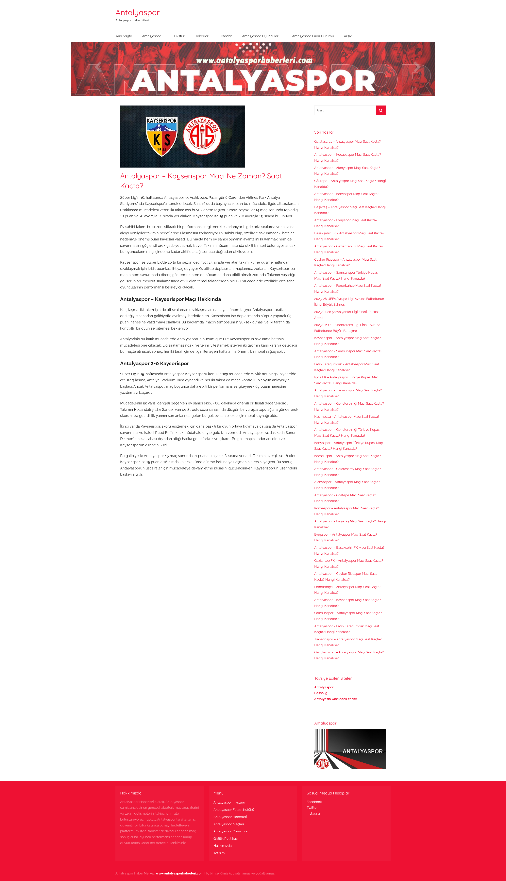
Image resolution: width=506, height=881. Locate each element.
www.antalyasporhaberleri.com (180, 873)
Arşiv (348, 36)
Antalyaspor (137, 12)
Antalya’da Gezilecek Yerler (335, 699)
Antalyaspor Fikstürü (229, 802)
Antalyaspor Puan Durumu (313, 36)
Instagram (314, 813)
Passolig (321, 693)
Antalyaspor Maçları (228, 824)
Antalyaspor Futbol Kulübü (233, 810)
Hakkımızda (222, 846)
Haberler (202, 36)
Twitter (312, 807)
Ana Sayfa (124, 36)
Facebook (314, 802)
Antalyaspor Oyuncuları (260, 36)
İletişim (219, 853)
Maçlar (226, 36)
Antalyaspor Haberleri (230, 817)
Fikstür (179, 36)
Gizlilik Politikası (225, 838)
